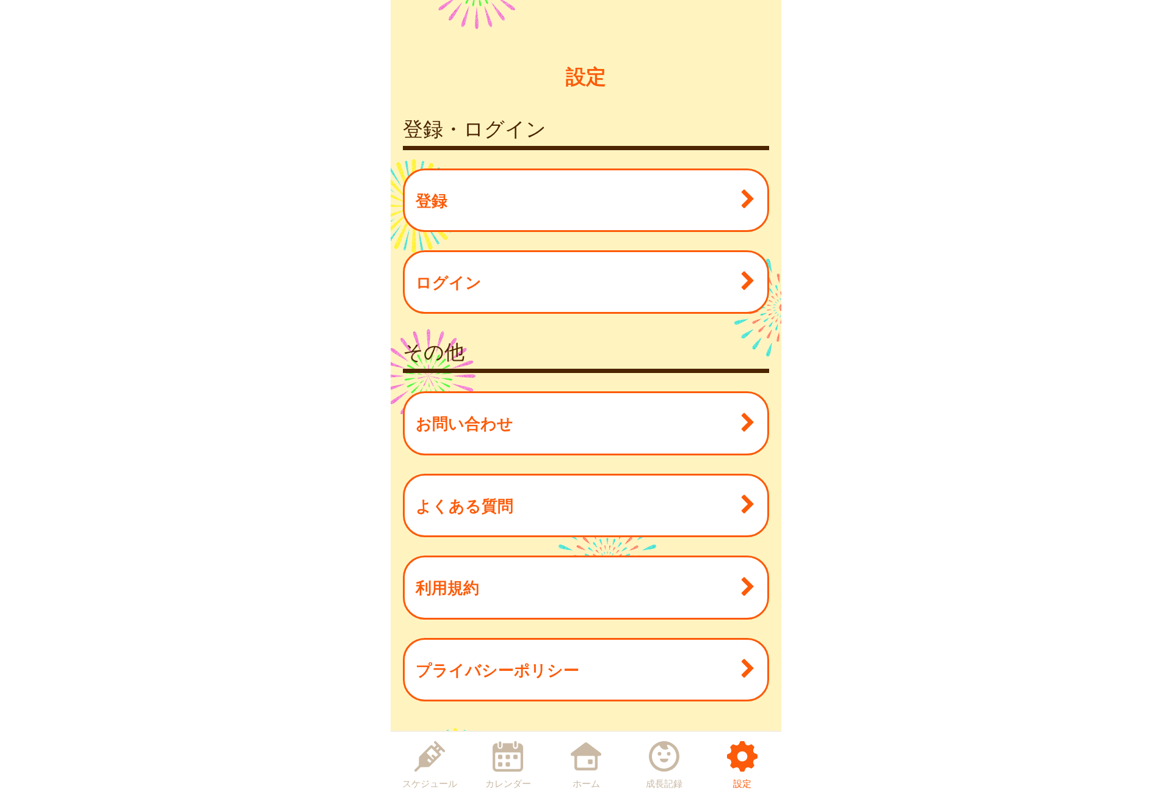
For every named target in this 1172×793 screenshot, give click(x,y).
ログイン (449, 281)
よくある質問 (464, 505)
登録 (431, 200)
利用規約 (447, 587)
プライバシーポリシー (497, 669)
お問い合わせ (464, 422)
